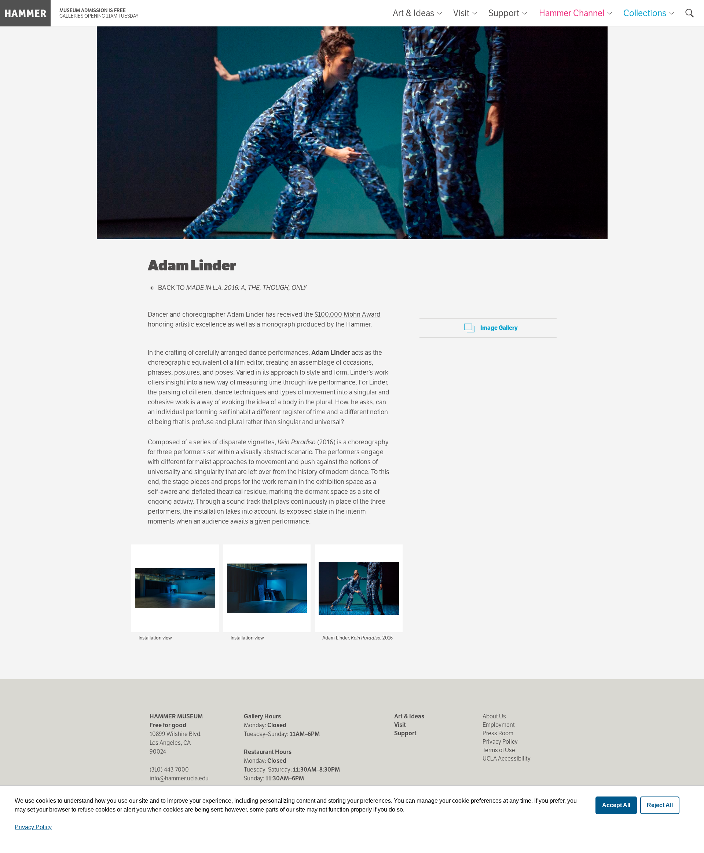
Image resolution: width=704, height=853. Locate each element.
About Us (494, 716)
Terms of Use (499, 750)
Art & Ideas (413, 13)
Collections (644, 13)
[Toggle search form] (689, 13)
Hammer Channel (571, 13)
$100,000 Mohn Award (348, 314)
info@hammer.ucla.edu (179, 778)
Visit (461, 13)
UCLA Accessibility (507, 758)
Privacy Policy (500, 742)
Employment (499, 725)
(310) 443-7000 (169, 769)
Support (503, 13)
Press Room (498, 733)
